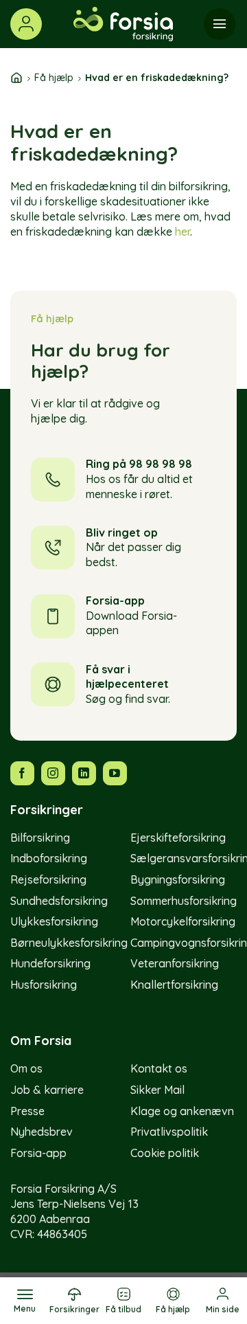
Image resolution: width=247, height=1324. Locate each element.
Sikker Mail (157, 1090)
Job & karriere (47, 1090)
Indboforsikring (48, 858)
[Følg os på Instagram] (53, 773)
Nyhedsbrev (41, 1131)
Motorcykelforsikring (182, 921)
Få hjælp (53, 77)
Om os (26, 1068)
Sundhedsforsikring (59, 901)
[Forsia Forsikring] (123, 24)
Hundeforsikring (50, 963)
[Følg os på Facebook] (22, 773)
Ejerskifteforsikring (178, 837)
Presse (27, 1111)
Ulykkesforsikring (54, 921)
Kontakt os (158, 1068)
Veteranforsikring (174, 963)
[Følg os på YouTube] (115, 773)
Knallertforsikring (174, 984)
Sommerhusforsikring (183, 901)
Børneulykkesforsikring (69, 943)
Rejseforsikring (48, 879)
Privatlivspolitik (169, 1131)
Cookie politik (164, 1153)
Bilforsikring (40, 837)
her (182, 231)
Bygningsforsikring (177, 879)
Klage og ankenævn (182, 1111)
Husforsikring (43, 984)
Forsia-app (38, 1153)
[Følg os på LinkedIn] (84, 773)
